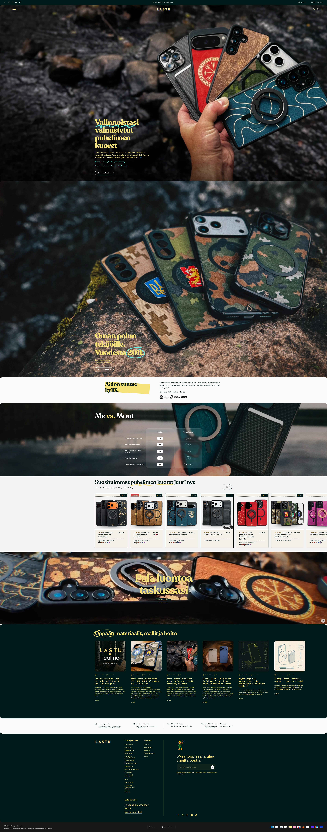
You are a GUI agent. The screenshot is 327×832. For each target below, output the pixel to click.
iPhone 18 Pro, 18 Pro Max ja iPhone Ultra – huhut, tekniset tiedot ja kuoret (217, 681)
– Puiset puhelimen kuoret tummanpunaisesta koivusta (246, 535)
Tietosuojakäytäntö (16, 828)
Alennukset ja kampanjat (129, 776)
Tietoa (146, 756)
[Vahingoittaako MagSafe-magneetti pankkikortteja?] (289, 656)
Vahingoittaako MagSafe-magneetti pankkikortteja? (288, 679)
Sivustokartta (129, 782)
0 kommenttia (111, 674)
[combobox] (302, 2)
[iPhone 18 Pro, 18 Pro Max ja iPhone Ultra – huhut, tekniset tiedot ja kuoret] (218, 656)
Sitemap (127, 792)
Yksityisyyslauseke (131, 763)
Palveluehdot (129, 766)
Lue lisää (97, 700)
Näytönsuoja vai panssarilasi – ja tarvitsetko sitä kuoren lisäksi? (252, 682)
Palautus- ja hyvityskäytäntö (130, 757)
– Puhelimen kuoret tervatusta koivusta (142, 534)
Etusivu (146, 745)
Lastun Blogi (129, 753)
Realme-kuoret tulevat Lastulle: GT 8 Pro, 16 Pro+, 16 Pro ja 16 (107, 681)
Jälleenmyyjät (129, 750)
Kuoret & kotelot (149, 753)
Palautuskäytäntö (7, 828)
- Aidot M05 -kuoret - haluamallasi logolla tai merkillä (283, 534)
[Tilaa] (212, 767)
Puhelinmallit (148, 747)
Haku (126, 780)
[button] (323, 621)
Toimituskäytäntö (30, 828)
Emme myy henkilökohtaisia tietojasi (130, 787)
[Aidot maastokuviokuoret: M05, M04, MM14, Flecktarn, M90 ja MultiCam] (146, 656)
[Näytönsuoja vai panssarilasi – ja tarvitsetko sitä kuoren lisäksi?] (254, 656)
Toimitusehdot (129, 761)
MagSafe (147, 750)
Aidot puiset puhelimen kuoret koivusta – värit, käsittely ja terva (180, 681)
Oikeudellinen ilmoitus (132, 769)
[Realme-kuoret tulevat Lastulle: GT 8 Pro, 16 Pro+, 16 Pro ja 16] (110, 656)
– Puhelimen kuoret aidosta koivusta (178, 533)
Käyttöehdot (23, 828)
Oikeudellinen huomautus (40, 828)
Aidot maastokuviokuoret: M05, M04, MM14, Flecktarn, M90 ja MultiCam (146, 681)
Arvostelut (128, 747)
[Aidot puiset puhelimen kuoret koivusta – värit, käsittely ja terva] (182, 656)
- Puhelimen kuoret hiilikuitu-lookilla (213, 533)
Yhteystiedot (129, 745)
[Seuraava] (229, 486)
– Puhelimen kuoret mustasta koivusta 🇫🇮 (105, 534)
